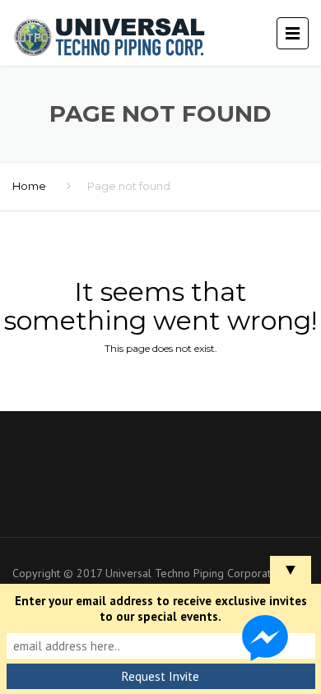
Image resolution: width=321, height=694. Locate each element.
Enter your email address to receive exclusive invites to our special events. (161, 608)
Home (29, 185)
